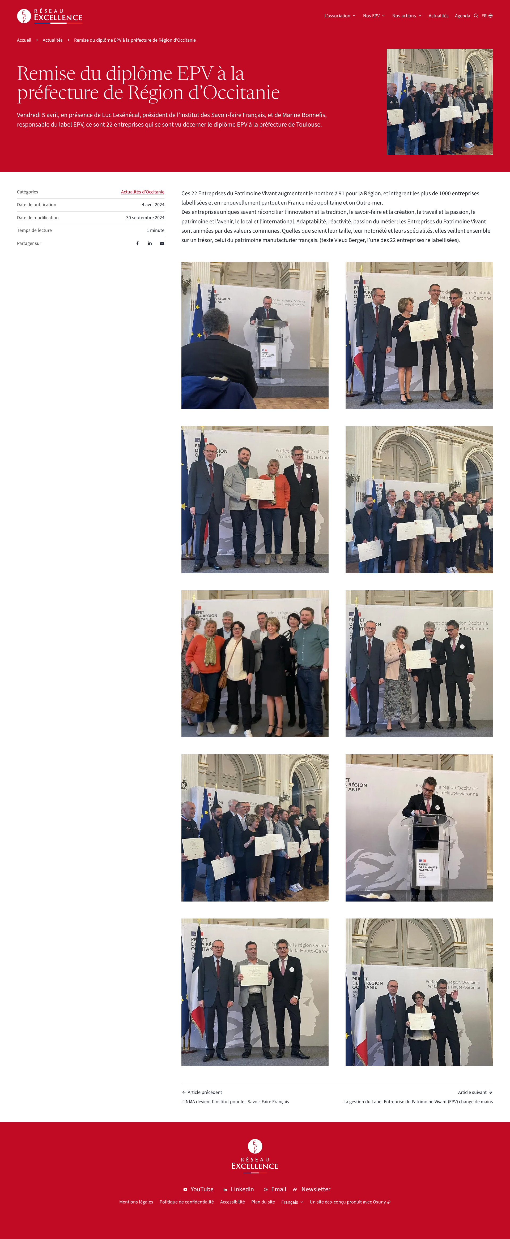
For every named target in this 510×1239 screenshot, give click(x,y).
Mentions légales (136, 1202)
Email (278, 1189)
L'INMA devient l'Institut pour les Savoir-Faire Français (235, 1097)
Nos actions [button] (404, 15)
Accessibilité (232, 1202)
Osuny (379, 1202)
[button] (440, 102)
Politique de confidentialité (187, 1202)
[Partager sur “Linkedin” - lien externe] (149, 243)
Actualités (439, 15)
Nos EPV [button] (371, 15)
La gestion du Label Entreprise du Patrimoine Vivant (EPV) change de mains (418, 1097)
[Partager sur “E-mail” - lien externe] (162, 243)
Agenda (462, 15)
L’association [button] (337, 15)
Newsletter (315, 1189)
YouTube (202, 1189)
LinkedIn (242, 1189)
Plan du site (263, 1202)
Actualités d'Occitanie (142, 192)
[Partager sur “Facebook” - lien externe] (137, 243)
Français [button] (289, 1202)
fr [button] (484, 15)
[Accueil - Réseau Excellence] (50, 16)
